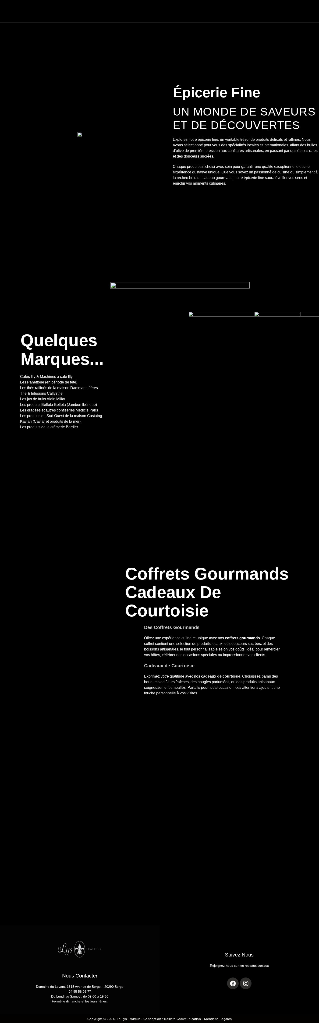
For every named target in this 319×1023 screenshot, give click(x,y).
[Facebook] (233, 983)
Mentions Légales (218, 1019)
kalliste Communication (182, 1019)
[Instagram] (246, 983)
